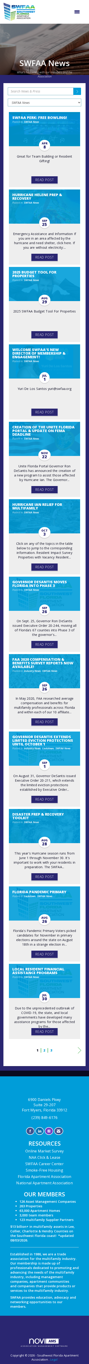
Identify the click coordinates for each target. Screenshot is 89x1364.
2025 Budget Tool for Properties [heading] (34, 274)
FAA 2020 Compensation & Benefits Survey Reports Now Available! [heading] (42, 663)
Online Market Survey (44, 1151)
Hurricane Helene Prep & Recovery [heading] (37, 196)
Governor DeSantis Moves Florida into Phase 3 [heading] (39, 583)
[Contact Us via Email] (58, 1131)
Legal (54, 1359)
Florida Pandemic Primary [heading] (39, 892)
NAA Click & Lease (44, 1157)
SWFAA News (31, 121)
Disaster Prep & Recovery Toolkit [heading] (38, 816)
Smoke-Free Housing (44, 1170)
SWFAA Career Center (44, 1163)
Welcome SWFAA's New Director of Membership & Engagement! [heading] (38, 353)
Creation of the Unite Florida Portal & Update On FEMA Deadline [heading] (43, 430)
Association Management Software (44, 1346)
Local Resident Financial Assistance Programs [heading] (38, 971)
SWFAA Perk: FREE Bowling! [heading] (39, 117)
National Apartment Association (44, 1182)
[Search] (77, 91)
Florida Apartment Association (44, 1176)
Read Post (44, 180)
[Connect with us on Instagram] (49, 1131)
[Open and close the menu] (60, 11)
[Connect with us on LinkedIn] (39, 1131)
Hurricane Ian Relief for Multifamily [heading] (37, 506)
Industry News (32, 671)
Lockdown (48, 748)
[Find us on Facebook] (30, 1131)
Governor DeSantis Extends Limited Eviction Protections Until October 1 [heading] (42, 740)
